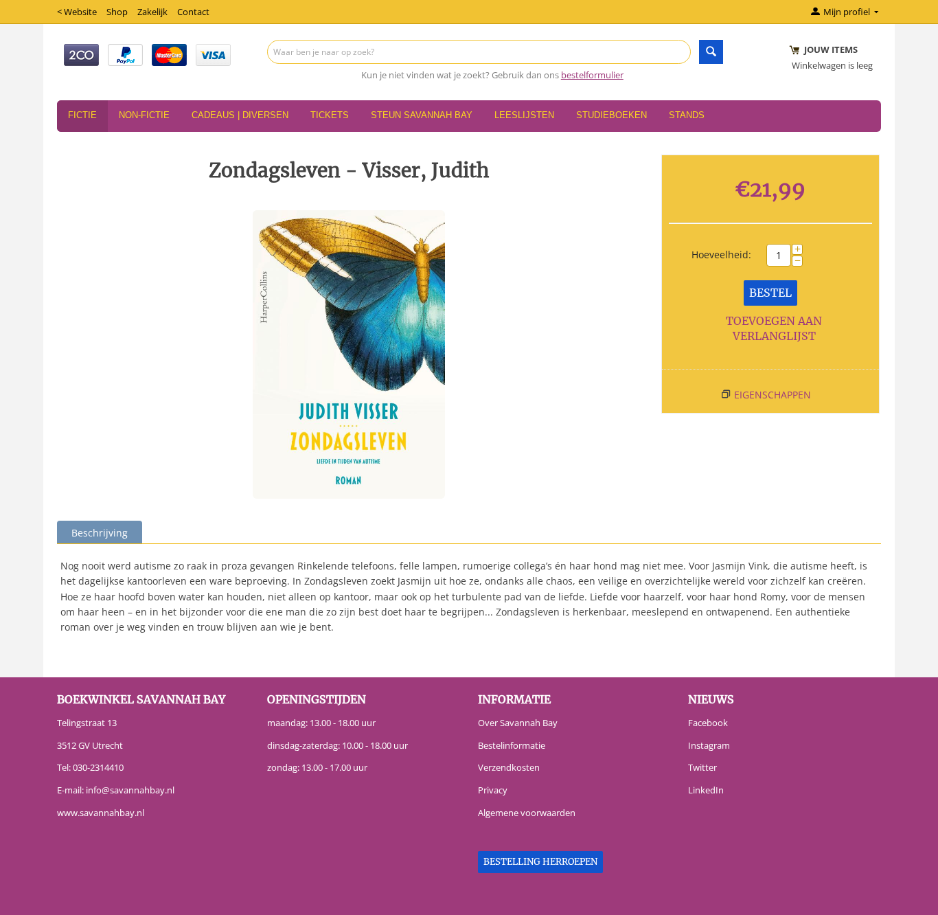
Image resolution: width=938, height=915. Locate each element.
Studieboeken (611, 115)
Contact (193, 11)
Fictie (82, 115)
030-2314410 (98, 767)
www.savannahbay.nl (100, 812)
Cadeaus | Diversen (240, 115)
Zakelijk (152, 11)
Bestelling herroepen (540, 862)
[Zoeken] (711, 52)
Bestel (770, 293)
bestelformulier (592, 75)
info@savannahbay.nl (130, 790)
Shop (117, 11)
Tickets (329, 115)
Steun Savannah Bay (421, 115)
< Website (77, 11)
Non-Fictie (144, 115)
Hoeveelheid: (721, 254)
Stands (687, 115)
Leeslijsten (524, 115)
